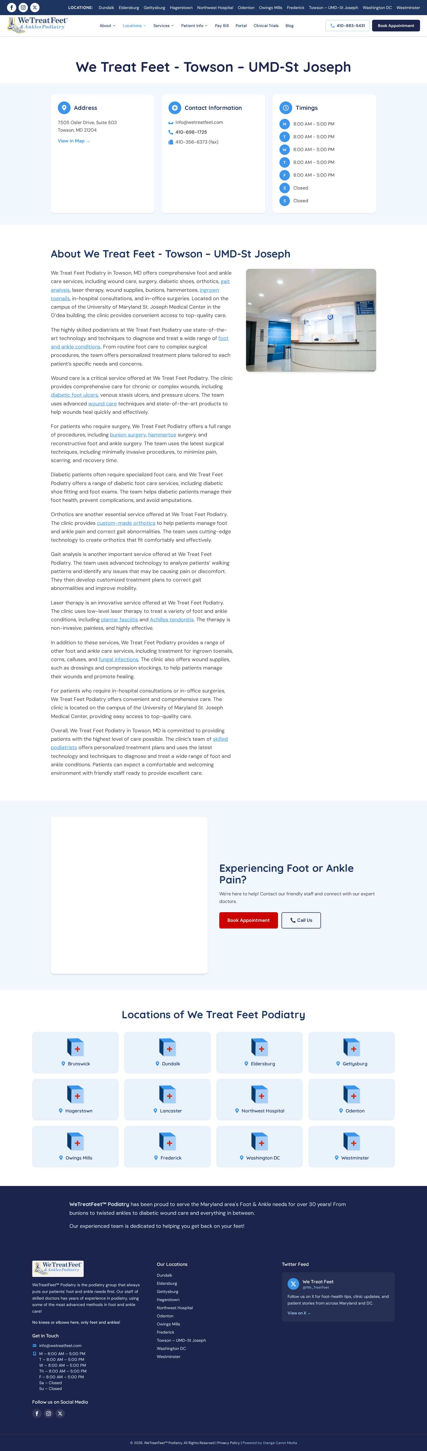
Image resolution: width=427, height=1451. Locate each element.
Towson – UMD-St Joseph (333, 7)
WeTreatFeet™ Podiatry (163, 1443)
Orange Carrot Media (280, 1443)
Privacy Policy (228, 1443)
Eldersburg (129, 7)
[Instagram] (23, 7)
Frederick (295, 7)
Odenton (246, 7)
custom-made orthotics (126, 523)
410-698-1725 (191, 132)
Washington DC (377, 7)
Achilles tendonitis (172, 619)
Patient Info (192, 25)
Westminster (408, 7)
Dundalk (106, 7)
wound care (102, 403)
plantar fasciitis (119, 619)
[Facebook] (11, 7)
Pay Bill (222, 25)
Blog (290, 25)
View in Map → (74, 141)
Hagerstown (181, 7)
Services (161, 25)
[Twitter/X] (35, 7)
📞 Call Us (301, 920)
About (105, 25)
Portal (241, 25)
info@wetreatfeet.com (199, 122)
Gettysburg (154, 7)
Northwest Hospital (215, 7)
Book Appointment (396, 25)
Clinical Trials (266, 25)
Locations (132, 25)
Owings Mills (270, 7)
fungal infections (118, 659)
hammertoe (162, 434)
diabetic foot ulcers (74, 394)
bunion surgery (128, 434)
